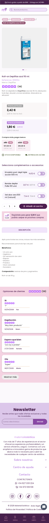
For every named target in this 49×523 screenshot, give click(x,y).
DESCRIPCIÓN (24, 230)
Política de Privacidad (15, 509)
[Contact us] (44, 507)
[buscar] (11, 9)
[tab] (24, 229)
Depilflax (12, 82)
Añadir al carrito (34, 206)
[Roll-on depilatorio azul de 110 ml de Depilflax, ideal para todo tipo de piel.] (24, 47)
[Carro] (34, 517)
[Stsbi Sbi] (12, 496)
